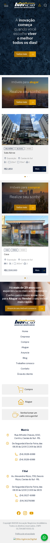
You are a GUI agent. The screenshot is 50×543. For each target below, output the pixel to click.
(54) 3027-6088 (27, 495)
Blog (25, 358)
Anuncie (25, 352)
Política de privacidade (25, 534)
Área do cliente (25, 374)
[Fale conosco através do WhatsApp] (44, 537)
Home (25, 331)
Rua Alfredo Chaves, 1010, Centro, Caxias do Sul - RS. (27, 436)
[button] (25, 176)
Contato (25, 368)
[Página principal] (25, 5)
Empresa (25, 336)
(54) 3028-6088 (27, 454)
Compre (25, 342)
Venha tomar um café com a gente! (29, 414)
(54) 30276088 (27, 501)
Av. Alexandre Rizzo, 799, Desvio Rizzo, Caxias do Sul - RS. (27, 478)
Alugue (25, 347)
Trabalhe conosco (25, 363)
